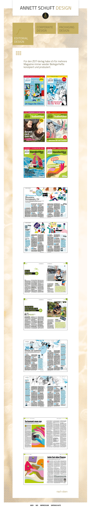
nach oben (62, 491)
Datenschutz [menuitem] (56, 505)
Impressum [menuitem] (44, 505)
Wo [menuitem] (37, 505)
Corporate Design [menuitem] (45, 29)
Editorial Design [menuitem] (21, 40)
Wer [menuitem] (32, 505)
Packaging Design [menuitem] (66, 29)
